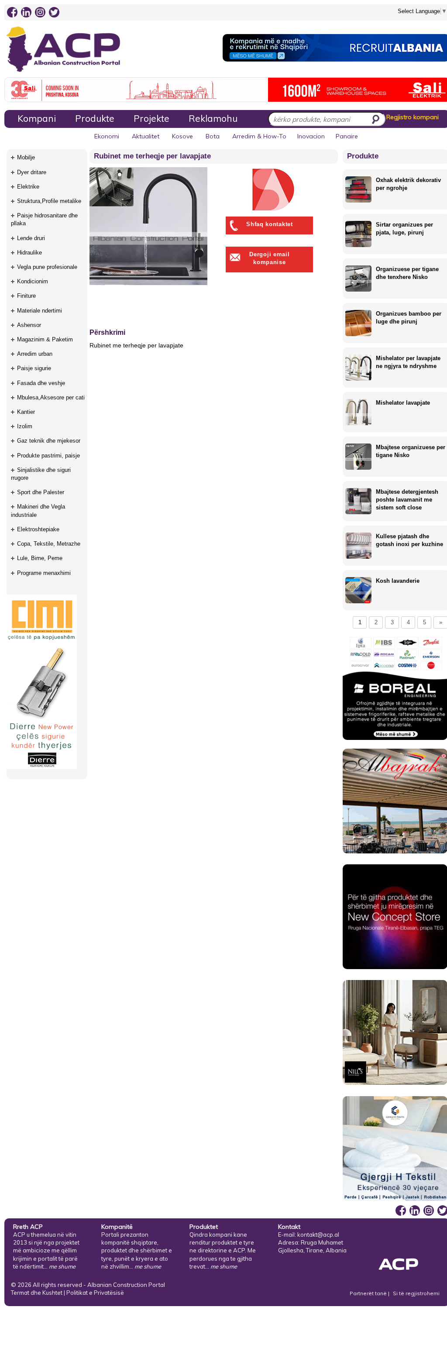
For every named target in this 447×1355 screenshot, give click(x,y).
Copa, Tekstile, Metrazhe (48, 543)
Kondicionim (32, 281)
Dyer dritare (31, 172)
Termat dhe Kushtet (36, 1292)
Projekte (151, 118)
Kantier (26, 412)
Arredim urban (34, 354)
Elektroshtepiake (38, 529)
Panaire (347, 136)
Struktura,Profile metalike (49, 201)
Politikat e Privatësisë (95, 1292)
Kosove (182, 136)
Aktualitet (145, 136)
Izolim (24, 426)
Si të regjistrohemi (416, 1293)
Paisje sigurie (34, 368)
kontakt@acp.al (318, 1234)
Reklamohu (213, 118)
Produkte (94, 118)
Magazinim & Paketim (45, 339)
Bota (213, 136)
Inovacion (311, 136)
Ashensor (29, 325)
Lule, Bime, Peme (39, 558)
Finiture (26, 295)
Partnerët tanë (369, 1293)
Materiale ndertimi (39, 310)
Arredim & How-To (259, 136)
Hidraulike (29, 252)
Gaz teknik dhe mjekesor (48, 440)
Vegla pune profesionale (47, 267)
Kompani (36, 118)
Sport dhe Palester (40, 492)
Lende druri (31, 238)
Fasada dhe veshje (41, 383)
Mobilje (26, 157)
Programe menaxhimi (44, 573)
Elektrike (28, 186)
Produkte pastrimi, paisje (48, 455)
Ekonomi (106, 136)
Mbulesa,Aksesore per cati (51, 397)
